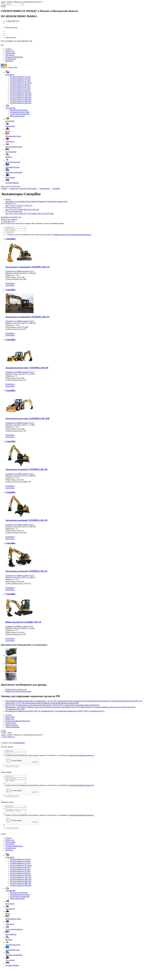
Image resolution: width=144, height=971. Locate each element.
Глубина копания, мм (13, 279)
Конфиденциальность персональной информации (72, 234)
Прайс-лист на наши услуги (16, 689)
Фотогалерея (10, 53)
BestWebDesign (19, 743)
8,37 (14, 205)
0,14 (13, 209)
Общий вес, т (10, 275)
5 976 (29, 214)
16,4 (17, 205)
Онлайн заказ (10, 59)
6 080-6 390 (35, 214)
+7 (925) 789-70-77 (12, 21)
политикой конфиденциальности (81, 755)
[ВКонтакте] (2, 65)
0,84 (33, 209)
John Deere (52, 201)
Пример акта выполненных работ (18, 691)
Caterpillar (56, 188)
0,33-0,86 (18, 209)
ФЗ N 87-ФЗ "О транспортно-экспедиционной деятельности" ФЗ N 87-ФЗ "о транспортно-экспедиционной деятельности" (52, 705)
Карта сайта (10, 717)
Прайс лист (9, 51)
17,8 (25, 205)
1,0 (10, 209)
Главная (8, 49)
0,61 (27, 209)
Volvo (65, 201)
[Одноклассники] (5, 65)
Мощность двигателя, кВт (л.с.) (17, 273)
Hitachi (34, 201)
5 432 (15, 214)
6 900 (51, 214)
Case (16, 201)
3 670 (11, 214)
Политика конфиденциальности (17, 721)
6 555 (42, 214)
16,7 (21, 205)
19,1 (28, 205)
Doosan (29, 201)
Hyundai (41, 201)
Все (6, 201)
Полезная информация (14, 57)
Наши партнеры (11, 725)
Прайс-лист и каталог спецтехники (23, 188)
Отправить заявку (12, 766)
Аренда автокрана (12, 727)
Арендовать (10, 285)
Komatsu (59, 201)
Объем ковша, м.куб (13, 277)
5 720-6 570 (22, 214)
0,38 (23, 209)
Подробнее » (10, 283)
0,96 (37, 209)
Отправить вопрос (12, 796)
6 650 (47, 214)
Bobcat (11, 201)
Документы (9, 55)
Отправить (10, 232)
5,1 (10, 205)
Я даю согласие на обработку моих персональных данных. (49, 234)
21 (32, 205)
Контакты (9, 61)
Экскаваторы (44, 188)
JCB (45, 201)
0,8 (30, 209)
